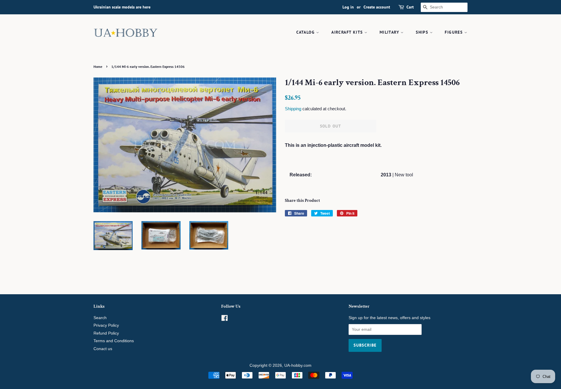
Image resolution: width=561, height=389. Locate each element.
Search (100, 318)
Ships (423, 32)
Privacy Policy (106, 325)
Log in (348, 7)
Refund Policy (106, 333)
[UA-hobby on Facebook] (224, 319)
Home (98, 66)
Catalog (306, 32)
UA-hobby (293, 365)
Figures (454, 32)
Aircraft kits (347, 32)
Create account (376, 7)
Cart (410, 7)
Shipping (293, 108)
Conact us (103, 349)
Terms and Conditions (114, 341)
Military (390, 32)
